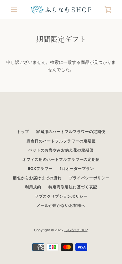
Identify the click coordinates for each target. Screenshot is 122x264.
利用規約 (33, 187)
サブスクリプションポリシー (61, 196)
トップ (23, 131)
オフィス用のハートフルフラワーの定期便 (61, 159)
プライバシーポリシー (89, 178)
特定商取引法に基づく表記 (72, 187)
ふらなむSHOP (76, 230)
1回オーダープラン (77, 168)
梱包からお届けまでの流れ (37, 178)
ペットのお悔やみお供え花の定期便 (61, 150)
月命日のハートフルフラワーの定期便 (61, 141)
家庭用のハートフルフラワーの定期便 (70, 131)
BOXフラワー (40, 168)
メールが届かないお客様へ (61, 205)
